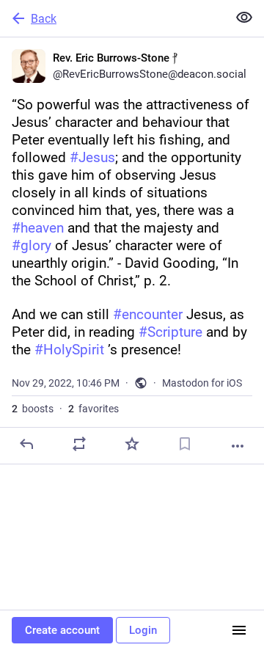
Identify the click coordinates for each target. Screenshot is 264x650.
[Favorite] (132, 444)
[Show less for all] (244, 17)
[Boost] (79, 444)
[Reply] (26, 444)
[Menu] (239, 630)
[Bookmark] (185, 444)
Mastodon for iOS (202, 383)
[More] (237, 446)
